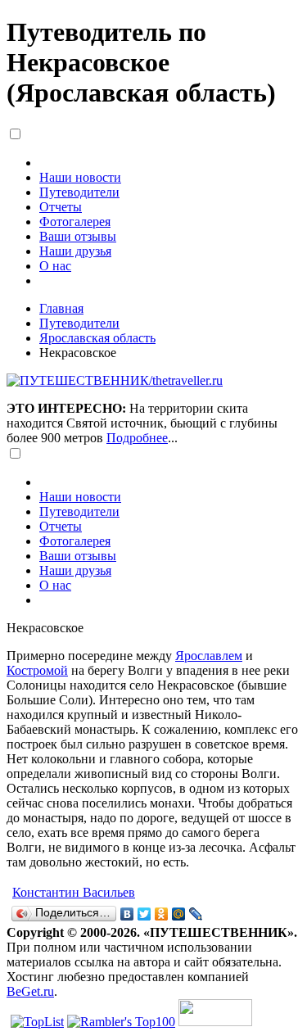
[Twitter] (144, 914)
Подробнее (137, 438)
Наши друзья (75, 251)
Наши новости (80, 177)
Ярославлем (208, 656)
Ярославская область (97, 338)
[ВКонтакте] (127, 914)
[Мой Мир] (178, 914)
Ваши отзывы (77, 236)
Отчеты (60, 207)
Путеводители (79, 192)
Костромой (37, 670)
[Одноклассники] (161, 914)
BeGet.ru (30, 991)
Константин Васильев (73, 892)
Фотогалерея (75, 221)
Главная (61, 308)
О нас (55, 266)
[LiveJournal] (196, 914)
